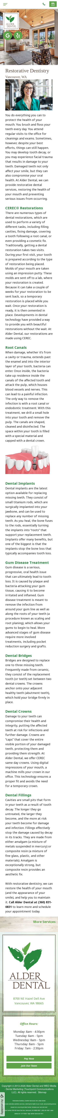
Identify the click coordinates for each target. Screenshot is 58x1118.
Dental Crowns (18, 711)
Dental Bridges (18, 655)
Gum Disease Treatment (27, 562)
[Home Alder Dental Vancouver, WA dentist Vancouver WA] (11, 21)
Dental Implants (20, 483)
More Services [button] (44, 922)
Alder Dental (32, 1085)
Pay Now (29, 1058)
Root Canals (16, 347)
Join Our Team (29, 1065)
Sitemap (42, 1092)
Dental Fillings (18, 794)
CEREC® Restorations (24, 207)
